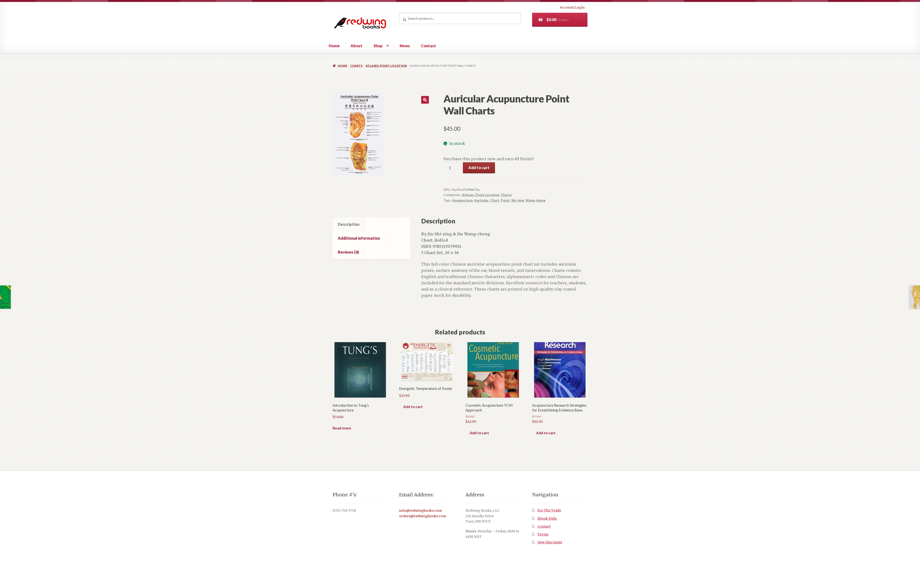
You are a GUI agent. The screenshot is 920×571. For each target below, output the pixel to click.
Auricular (481, 200)
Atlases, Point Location (386, 65)
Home (334, 45)
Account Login (572, 7)
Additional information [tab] (359, 238)
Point (505, 200)
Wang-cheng (535, 200)
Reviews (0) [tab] (348, 252)
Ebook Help (547, 519)
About (356, 45)
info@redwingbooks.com (420, 511)
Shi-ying (517, 200)
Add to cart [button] (413, 406)
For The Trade (549, 510)
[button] (425, 100)
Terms (542, 534)
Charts (356, 65)
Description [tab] (348, 224)
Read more (342, 428)
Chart (495, 200)
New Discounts (549, 542)
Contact (428, 45)
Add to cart (478, 167)
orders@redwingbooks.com (422, 516)
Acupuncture (462, 200)
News (405, 45)
